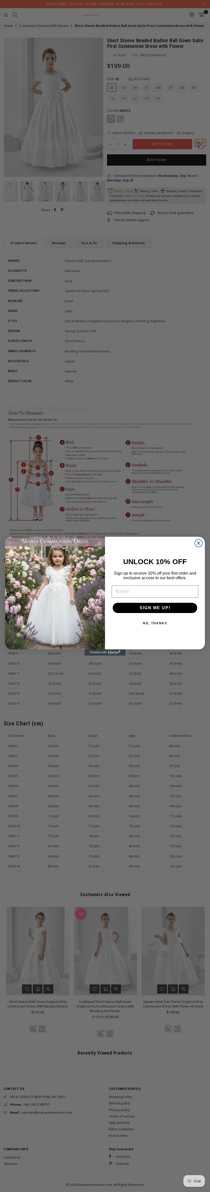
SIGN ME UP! (155, 608)
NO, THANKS (155, 623)
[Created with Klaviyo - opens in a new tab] (105, 652)
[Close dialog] (198, 543)
